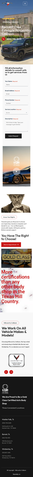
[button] (9, 217)
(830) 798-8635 (14, 39)
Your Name (11, 81)
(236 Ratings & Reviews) (10, 22)
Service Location (13, 109)
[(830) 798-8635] (3, 39)
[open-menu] (25, 3)
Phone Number (12, 100)
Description (11, 119)
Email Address (12, 90)
